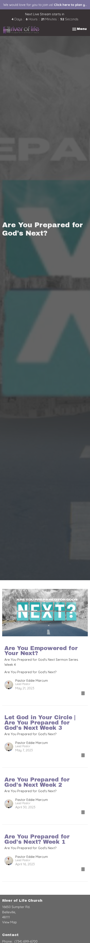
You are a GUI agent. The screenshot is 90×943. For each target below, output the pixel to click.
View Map (9, 922)
